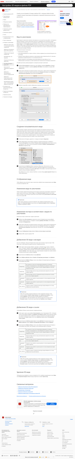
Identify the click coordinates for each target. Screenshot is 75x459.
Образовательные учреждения (36, 432)
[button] (69, 1)
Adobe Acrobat (7, 9)
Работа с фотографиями (5, 435)
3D (2, 441)
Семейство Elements (5, 443)
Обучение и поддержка (45, 1)
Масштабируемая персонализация (22, 433)
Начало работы (7, 422)
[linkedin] (16, 455)
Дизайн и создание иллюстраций (6, 437)
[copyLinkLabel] (33, 413)
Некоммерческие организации (36, 433)
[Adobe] (2, 1)
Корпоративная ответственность (66, 439)
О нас (63, 433)
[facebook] (11, 455)
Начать (43, 426)
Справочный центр (49, 432)
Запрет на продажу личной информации (67, 455)
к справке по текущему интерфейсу (27, 26)
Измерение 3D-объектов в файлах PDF (25, 391)
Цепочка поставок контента (21, 434)
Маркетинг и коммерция (34, 1)
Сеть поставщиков (64, 442)
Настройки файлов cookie (57, 455)
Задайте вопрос (27, 426)
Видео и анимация (4, 438)
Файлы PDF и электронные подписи (21, 1)
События (63, 436)
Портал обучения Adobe (50, 436)
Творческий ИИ (4, 434)
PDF (2, 440)
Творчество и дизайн (9, 1)
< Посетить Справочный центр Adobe (10, 418)
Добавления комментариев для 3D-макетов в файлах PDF (29, 393)
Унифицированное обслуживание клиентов (23, 436)
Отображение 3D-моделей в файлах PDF (25, 388)
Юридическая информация (22, 396)
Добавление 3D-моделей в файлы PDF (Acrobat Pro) (28, 386)
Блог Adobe (63, 448)
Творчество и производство (21, 437)
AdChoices (71, 457)
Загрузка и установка (50, 433)
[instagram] (13, 455)
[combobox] (59, 5)
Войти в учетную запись (65, 432)
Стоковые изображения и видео (6, 444)
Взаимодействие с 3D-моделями (24, 390)
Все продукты (4, 446)
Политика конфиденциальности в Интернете (37, 396)
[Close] (53, 457)
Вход (72, 1)
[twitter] (14, 455)
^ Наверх (71, 419)
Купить (53, 1)
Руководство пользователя (9, 423)
